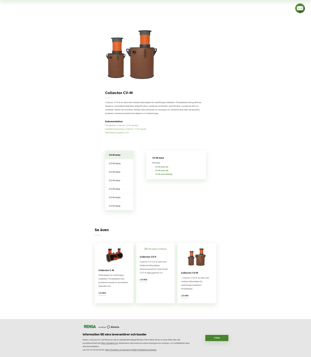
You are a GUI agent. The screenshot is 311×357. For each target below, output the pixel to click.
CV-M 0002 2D (161, 167)
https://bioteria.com (109, 343)
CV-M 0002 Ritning (163, 174)
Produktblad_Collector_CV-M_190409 (121, 125)
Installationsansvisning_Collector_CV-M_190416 (125, 129)
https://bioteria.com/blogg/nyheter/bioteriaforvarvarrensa (130, 350)
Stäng (217, 338)
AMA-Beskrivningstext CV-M (117, 133)
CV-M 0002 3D (161, 170)
